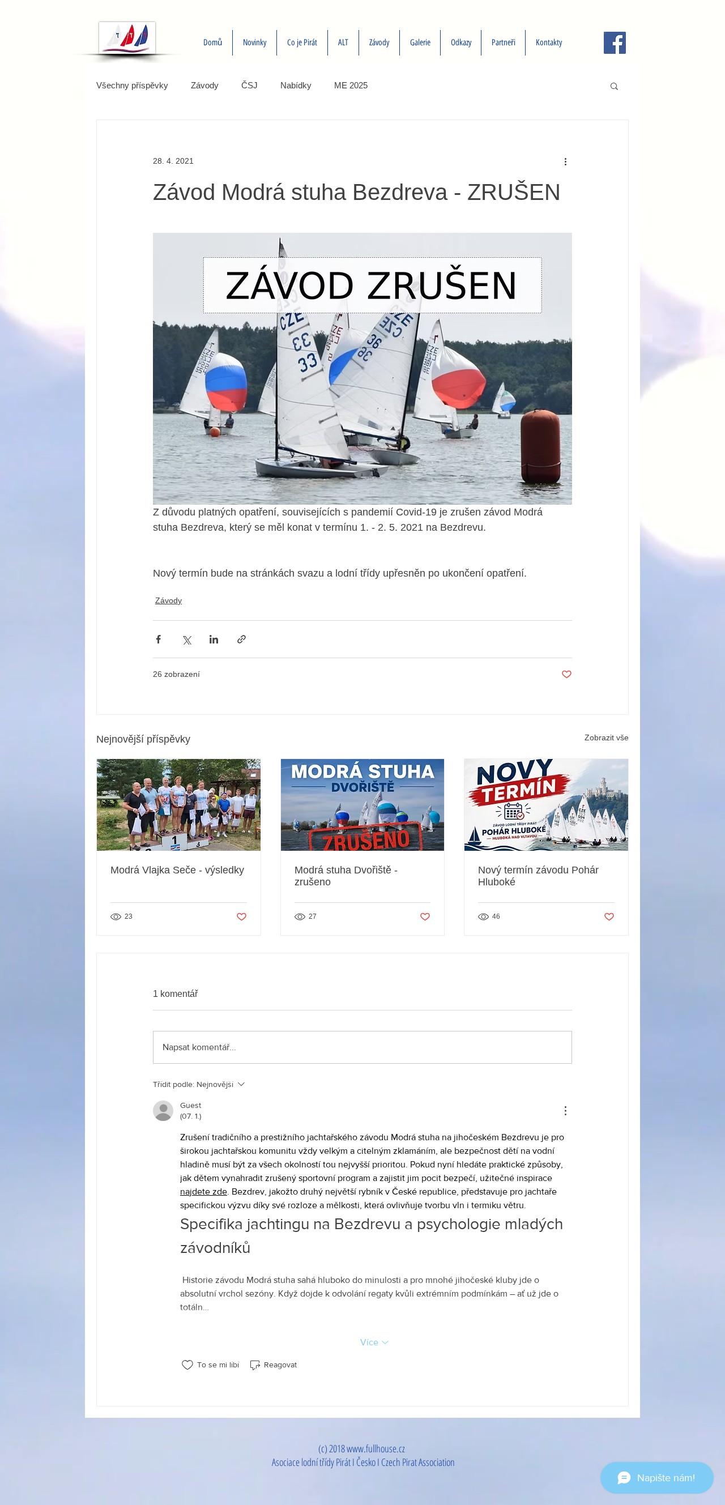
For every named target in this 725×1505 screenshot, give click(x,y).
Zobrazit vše (607, 737)
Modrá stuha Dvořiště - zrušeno (346, 876)
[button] (614, 85)
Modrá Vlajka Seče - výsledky (177, 870)
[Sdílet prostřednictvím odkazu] (241, 639)
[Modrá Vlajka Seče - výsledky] (179, 805)
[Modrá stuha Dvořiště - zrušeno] (363, 805)
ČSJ (249, 85)
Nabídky (296, 85)
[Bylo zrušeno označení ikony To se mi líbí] (187, 1365)
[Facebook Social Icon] (615, 43)
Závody (205, 85)
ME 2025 (351, 85)
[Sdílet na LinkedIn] (213, 639)
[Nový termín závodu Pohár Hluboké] (546, 805)
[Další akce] (565, 161)
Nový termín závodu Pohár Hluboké (538, 876)
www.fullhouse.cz (376, 1448)
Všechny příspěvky (132, 85)
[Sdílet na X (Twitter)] (186, 639)
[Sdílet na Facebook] (158, 639)
